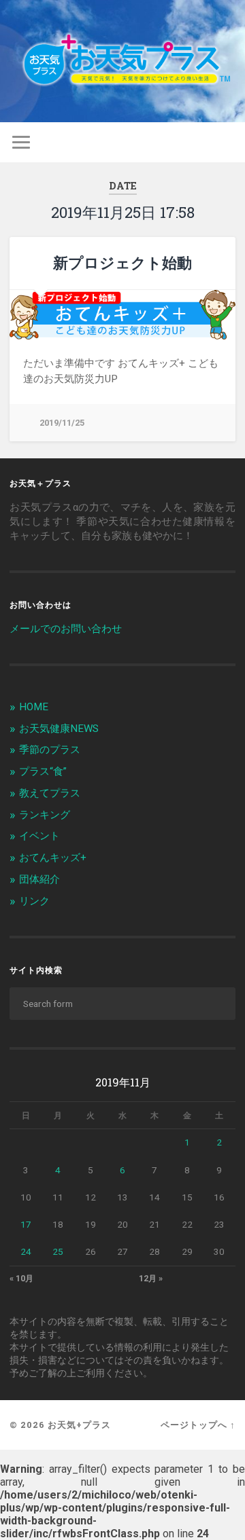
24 (25, 1251)
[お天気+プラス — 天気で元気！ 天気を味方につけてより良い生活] (122, 61)
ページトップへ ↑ (198, 1424)
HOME (33, 707)
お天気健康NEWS (59, 728)
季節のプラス (49, 750)
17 (25, 1224)
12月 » (151, 1278)
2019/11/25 (61, 423)
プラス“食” (43, 771)
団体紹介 (39, 879)
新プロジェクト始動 (122, 262)
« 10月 (21, 1278)
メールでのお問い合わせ (66, 629)
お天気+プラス (79, 1424)
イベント (39, 836)
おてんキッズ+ (52, 857)
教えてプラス (49, 793)
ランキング (44, 815)
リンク (34, 901)
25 (57, 1251)
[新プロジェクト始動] (122, 315)
